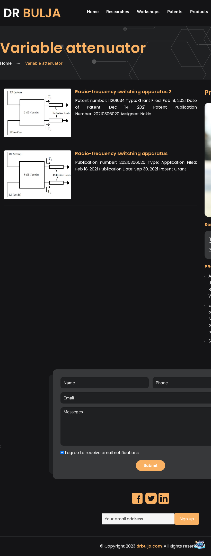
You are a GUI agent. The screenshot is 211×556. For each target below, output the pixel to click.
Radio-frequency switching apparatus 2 (123, 91)
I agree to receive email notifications (101, 453)
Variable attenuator (73, 48)
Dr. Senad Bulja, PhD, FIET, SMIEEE (33, 13)
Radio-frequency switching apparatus (121, 153)
